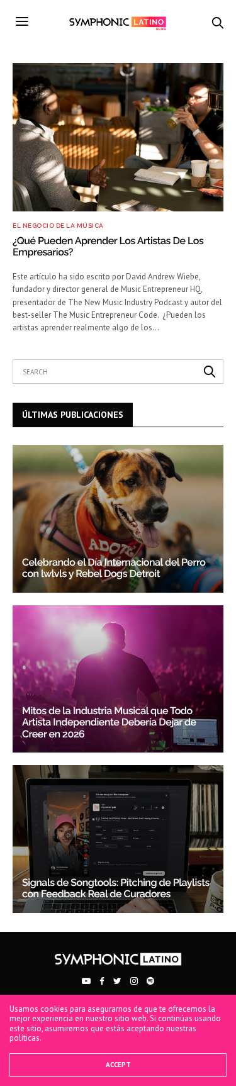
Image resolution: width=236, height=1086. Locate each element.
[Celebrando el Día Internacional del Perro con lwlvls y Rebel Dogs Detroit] (118, 519)
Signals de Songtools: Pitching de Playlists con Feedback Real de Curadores (116, 888)
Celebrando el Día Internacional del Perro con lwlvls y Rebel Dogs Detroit (113, 567)
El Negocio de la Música (58, 226)
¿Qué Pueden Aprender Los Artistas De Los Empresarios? (108, 246)
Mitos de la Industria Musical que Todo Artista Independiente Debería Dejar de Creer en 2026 (109, 722)
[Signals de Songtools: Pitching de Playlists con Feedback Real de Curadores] (118, 839)
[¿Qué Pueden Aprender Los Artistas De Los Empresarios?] (118, 137)
